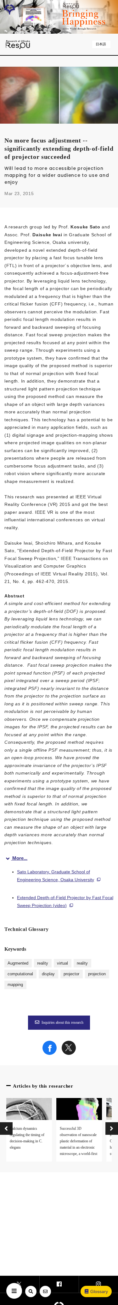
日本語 (101, 44)
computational (20, 974)
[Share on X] (69, 1053)
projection (97, 974)
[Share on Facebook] (49, 1053)
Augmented (18, 963)
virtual (62, 963)
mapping (15, 985)
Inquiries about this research (62, 1022)
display (48, 974)
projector (71, 974)
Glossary (99, 1291)
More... (19, 858)
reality (42, 963)
